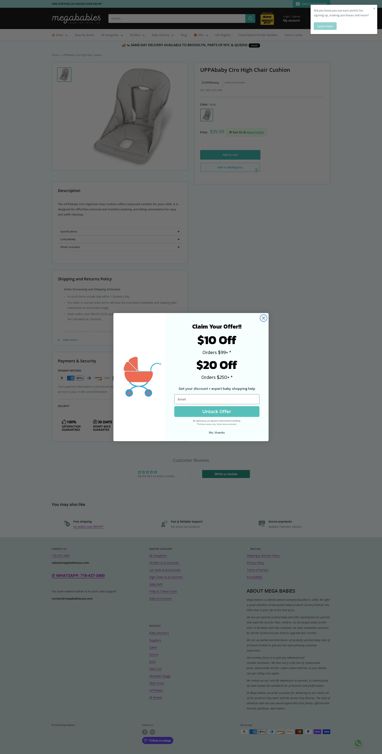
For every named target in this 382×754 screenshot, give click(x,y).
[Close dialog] (263, 318)
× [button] (374, 8)
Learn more (325, 26)
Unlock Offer (217, 411)
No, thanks (217, 432)
